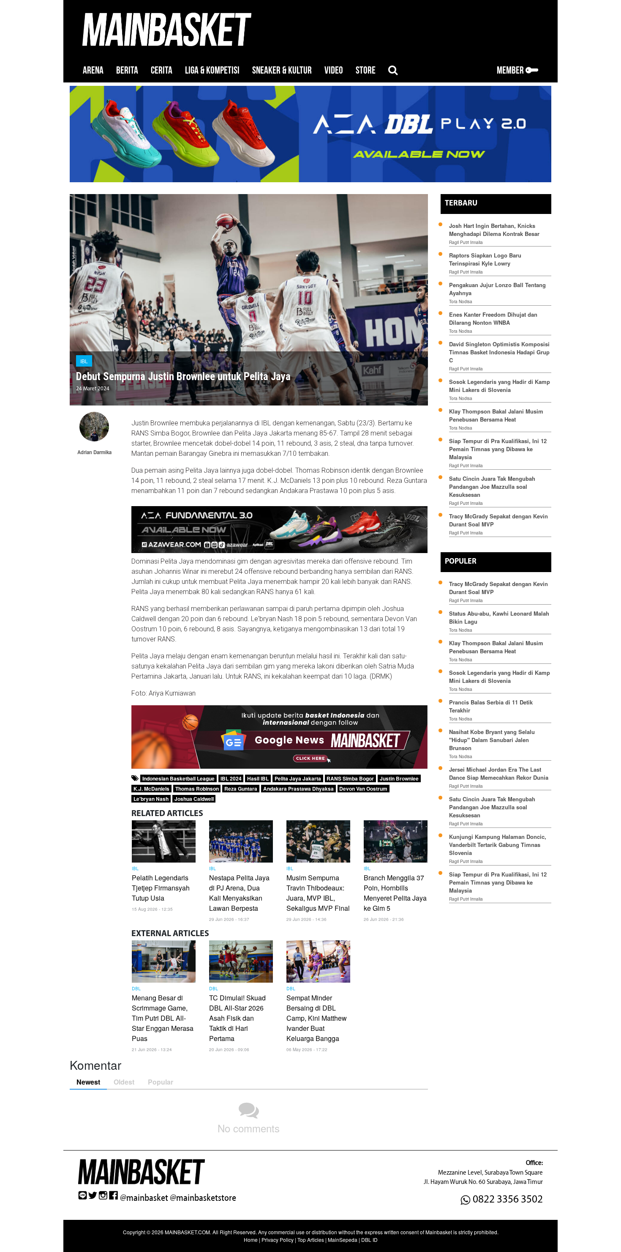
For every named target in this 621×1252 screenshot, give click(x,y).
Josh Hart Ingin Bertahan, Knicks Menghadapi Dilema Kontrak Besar (494, 230)
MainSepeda (342, 1239)
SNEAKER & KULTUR (282, 70)
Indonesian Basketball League (178, 778)
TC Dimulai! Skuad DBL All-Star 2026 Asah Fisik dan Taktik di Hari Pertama (237, 1018)
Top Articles (310, 1239)
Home (251, 1239)
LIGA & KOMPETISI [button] (212, 70)
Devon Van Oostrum (363, 788)
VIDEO (333, 70)
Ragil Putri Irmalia (466, 242)
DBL (136, 989)
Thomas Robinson (197, 788)
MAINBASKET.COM (187, 1232)
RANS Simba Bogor (350, 778)
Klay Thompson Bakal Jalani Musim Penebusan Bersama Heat (496, 415)
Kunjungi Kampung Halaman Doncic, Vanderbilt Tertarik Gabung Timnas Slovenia (497, 845)
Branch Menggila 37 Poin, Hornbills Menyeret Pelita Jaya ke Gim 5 (395, 893)
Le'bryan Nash (151, 799)
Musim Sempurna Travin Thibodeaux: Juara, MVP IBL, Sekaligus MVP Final (318, 893)
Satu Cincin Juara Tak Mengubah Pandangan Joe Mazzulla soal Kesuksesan (492, 486)
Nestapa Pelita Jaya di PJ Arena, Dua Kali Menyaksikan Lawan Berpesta (239, 893)
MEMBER (511, 70)
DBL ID (369, 1239)
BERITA (127, 70)
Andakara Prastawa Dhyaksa (298, 788)
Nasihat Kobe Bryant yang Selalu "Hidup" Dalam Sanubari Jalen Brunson (492, 740)
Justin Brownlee (399, 778)
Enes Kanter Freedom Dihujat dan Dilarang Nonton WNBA (493, 318)
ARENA (93, 70)
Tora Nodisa (460, 301)
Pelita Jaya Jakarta (298, 778)
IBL (84, 360)
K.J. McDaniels (151, 788)
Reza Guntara (240, 788)
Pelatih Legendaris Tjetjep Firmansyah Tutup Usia (161, 888)
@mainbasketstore (203, 1197)
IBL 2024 (231, 778)
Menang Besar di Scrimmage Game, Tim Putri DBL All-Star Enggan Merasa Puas (162, 1018)
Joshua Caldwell (194, 799)
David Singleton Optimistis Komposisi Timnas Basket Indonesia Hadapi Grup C (499, 352)
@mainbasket (144, 1197)
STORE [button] (366, 70)
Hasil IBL (258, 778)
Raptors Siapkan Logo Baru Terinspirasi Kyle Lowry (485, 259)
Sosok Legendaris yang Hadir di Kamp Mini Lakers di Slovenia (499, 386)
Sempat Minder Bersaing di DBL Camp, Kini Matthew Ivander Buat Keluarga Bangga (316, 1018)
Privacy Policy (277, 1239)
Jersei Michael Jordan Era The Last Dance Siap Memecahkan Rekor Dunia (498, 773)
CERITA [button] (161, 70)
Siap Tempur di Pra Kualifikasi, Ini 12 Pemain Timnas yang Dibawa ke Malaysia (498, 449)
